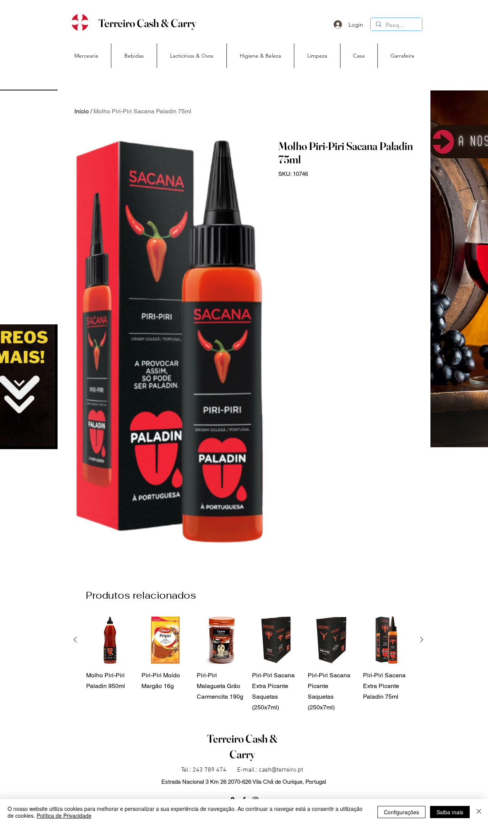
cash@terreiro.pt (281, 770)
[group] (248, 664)
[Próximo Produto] (421, 639)
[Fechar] (478, 812)
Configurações (401, 812)
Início (81, 111)
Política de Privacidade (64, 815)
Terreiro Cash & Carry (147, 23)
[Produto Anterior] (75, 639)
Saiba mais (450, 812)
